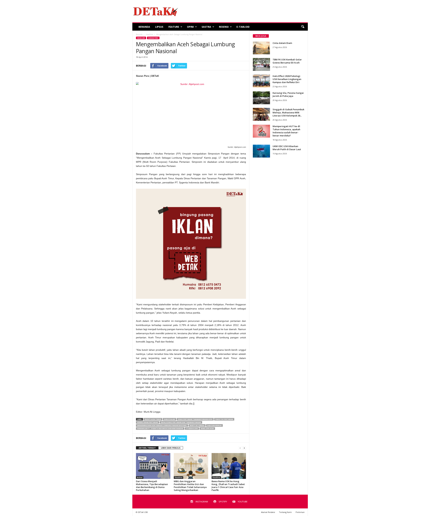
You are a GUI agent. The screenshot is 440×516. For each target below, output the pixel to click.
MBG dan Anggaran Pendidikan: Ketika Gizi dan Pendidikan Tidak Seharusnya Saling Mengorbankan (190, 486)
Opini (190, 26)
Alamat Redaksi (268, 512)
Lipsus (159, 26)
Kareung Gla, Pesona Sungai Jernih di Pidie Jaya (288, 94)
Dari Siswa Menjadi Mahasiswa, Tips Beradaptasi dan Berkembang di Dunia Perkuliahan (152, 486)
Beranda (144, 26)
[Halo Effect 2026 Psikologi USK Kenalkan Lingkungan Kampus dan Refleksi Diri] (261, 80)
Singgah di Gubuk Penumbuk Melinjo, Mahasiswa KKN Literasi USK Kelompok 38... (288, 112)
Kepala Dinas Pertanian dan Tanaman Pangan (181, 422)
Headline (141, 38)
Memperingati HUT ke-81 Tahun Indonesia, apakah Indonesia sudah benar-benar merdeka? (286, 131)
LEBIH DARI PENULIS (170, 448)
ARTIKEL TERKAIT (147, 448)
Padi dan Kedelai (214, 425)
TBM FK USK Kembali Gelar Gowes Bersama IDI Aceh (287, 61)
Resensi (224, 26)
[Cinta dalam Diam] (261, 47)
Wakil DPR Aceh (207, 428)
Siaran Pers (153, 38)
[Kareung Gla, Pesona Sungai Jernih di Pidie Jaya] (261, 97)
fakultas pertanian (224, 419)
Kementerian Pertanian (147, 422)
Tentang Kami (285, 512)
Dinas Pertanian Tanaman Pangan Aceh (195, 419)
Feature (173, 26)
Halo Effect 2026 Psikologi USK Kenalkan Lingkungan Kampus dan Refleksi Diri (287, 79)
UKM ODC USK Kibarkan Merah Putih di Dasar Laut (287, 148)
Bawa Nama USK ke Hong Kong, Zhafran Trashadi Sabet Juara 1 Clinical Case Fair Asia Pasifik (228, 486)
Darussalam (169, 419)
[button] (302, 27)
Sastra (206, 26)
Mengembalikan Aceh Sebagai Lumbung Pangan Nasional (162, 425)
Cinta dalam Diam (282, 43)
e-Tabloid (243, 26)
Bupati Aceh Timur (153, 419)
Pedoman (300, 512)
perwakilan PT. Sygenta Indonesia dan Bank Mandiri (160, 428)
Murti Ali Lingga (197, 425)
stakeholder (192, 428)
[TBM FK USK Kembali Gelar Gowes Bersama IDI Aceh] (261, 64)
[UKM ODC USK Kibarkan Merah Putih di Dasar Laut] (261, 151)
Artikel (139, 477)
